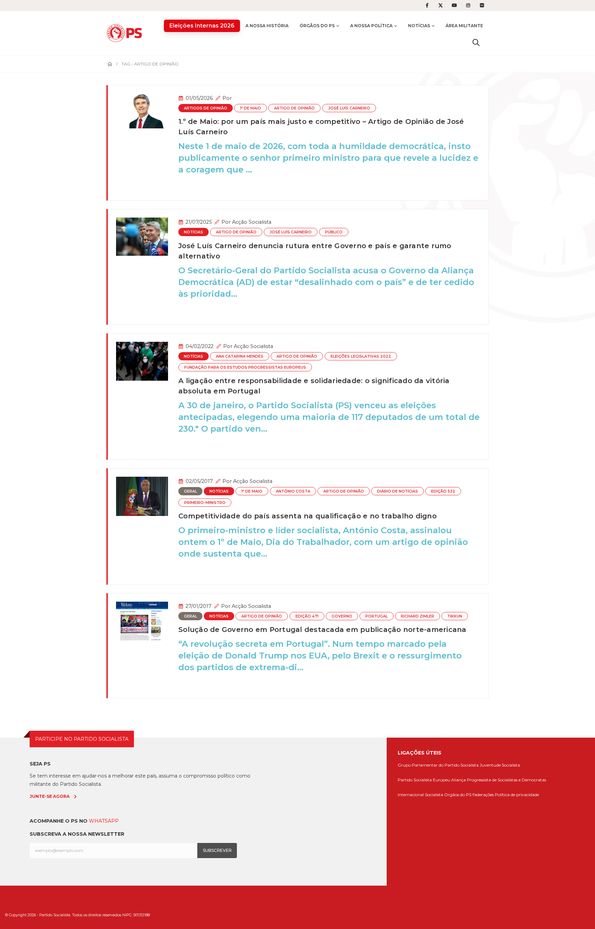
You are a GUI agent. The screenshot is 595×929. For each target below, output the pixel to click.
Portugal (376, 616)
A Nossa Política (371, 25)
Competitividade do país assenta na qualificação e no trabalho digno (307, 516)
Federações (483, 794)
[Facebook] (427, 5)
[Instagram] (468, 5)
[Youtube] (454, 5)
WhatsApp (104, 821)
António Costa (293, 491)
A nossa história (267, 25)
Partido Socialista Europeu (424, 779)
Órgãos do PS (317, 25)
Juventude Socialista (500, 765)
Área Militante (464, 25)
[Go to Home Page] (110, 64)
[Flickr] (482, 5)
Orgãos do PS (457, 794)
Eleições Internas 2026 (201, 25)
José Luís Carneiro (349, 108)
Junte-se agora (50, 796)
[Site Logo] (126, 33)
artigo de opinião (294, 108)
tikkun (454, 616)
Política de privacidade (517, 794)
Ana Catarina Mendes (239, 356)
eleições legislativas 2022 (361, 356)
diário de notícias (397, 491)
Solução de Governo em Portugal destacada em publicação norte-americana (322, 629)
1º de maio (250, 108)
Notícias (419, 25)
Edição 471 (307, 616)
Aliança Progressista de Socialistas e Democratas (498, 779)
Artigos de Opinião (205, 108)
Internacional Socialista (420, 794)
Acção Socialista (251, 222)
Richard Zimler (417, 616)
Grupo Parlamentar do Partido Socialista (438, 765)
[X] (440, 5)
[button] (476, 42)
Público (334, 232)
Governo (342, 616)
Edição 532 (443, 491)
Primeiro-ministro (205, 502)
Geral (190, 491)
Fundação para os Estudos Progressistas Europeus (245, 367)
